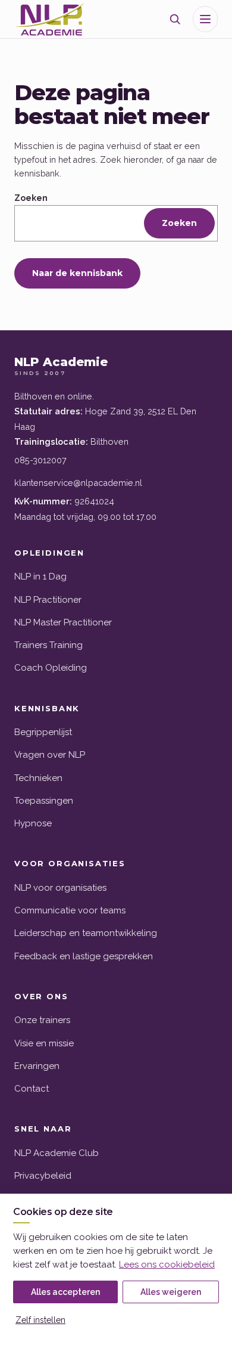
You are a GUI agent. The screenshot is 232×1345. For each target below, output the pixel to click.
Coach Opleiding (50, 667)
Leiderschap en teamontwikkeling (85, 933)
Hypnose (33, 823)
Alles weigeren (170, 1292)
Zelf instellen (40, 1320)
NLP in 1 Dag (40, 576)
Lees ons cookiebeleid (167, 1264)
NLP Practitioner (47, 599)
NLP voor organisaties (60, 887)
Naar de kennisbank (77, 273)
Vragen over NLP (49, 754)
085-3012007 (40, 460)
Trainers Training (48, 645)
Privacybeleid (42, 1175)
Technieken (38, 778)
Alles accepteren (65, 1292)
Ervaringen (36, 1066)
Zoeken (31, 198)
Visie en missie (44, 1043)
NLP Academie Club (56, 1153)
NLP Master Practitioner (63, 622)
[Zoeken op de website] (175, 19)
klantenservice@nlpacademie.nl (78, 483)
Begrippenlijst (43, 732)
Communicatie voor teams (70, 910)
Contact (31, 1088)
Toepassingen (43, 800)
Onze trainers (42, 1020)
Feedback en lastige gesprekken (83, 956)
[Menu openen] (205, 19)
